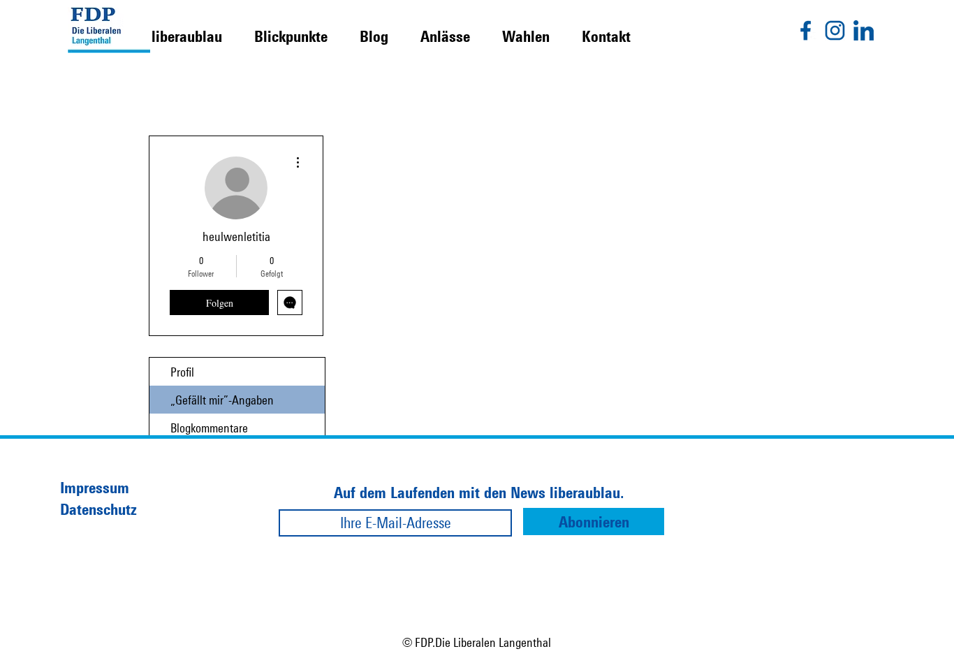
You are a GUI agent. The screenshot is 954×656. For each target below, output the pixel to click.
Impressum (94, 487)
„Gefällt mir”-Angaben (222, 399)
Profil (182, 371)
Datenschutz (98, 509)
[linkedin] (863, 30)
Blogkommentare (209, 427)
